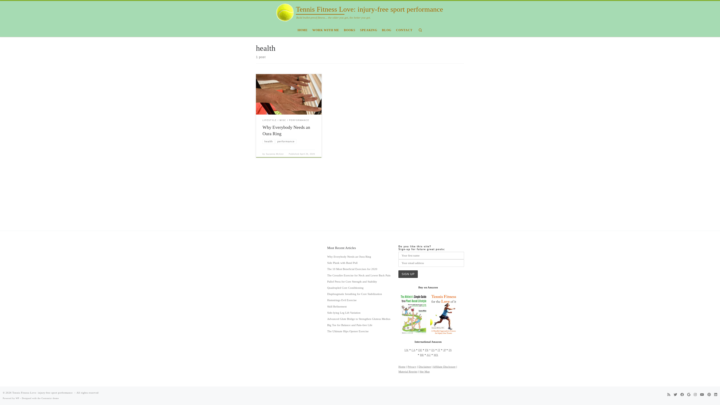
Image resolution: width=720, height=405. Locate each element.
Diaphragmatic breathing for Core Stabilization (354, 294)
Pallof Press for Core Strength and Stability (352, 281)
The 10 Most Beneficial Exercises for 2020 (352, 269)
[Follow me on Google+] (688, 394)
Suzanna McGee (275, 154)
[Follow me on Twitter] (675, 394)
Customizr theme (50, 398)
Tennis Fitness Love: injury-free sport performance (43, 392)
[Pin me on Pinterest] (709, 394)
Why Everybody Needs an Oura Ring (349, 256)
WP (17, 398)
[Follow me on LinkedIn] (715, 394)
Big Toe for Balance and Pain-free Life (349, 325)
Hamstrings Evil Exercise (342, 300)
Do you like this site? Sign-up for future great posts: (421, 248)
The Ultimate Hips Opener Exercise (348, 331)
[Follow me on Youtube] (702, 394)
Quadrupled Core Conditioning (345, 287)
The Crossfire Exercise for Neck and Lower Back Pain (359, 275)
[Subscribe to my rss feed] (668, 394)
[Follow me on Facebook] (682, 394)
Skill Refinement (337, 306)
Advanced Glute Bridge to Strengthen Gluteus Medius (358, 318)
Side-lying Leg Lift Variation (344, 312)
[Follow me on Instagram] (695, 394)
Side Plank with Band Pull (342, 262)
